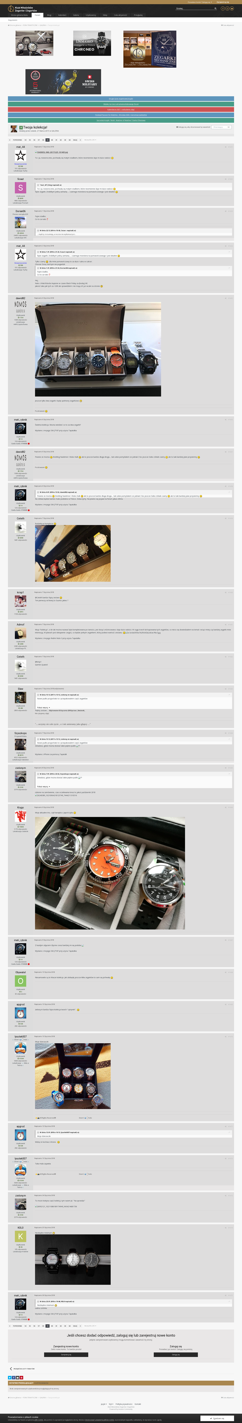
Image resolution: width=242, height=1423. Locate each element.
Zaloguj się (176, 1355)
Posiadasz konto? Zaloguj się (199, 2)
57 (38, 140)
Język (103, 1404)
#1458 (230, 486)
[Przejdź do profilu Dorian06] (20, 222)
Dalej (75, 140)
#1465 (230, 768)
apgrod (20, 1004)
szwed (33, 131)
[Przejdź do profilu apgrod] (20, 1013)
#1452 (230, 179)
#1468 (230, 972)
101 (229, 127)
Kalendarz (62, 15)
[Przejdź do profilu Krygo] (20, 816)
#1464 (230, 733)
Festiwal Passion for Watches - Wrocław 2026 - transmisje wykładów (121, 115)
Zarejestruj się (223, 2)
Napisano (44, 147)
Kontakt (138, 1404)
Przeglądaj (138, 15)
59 (47, 140)
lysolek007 (21, 1036)
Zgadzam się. (218, 1418)
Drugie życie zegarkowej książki (121, 99)
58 (43, 140)
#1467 (230, 940)
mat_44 (20, 146)
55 (30, 140)
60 (52, 140)
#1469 (230, 1004)
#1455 (230, 298)
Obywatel (21, 972)
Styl (110, 1404)
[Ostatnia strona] (80, 140)
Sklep (105, 15)
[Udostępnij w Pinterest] (21, 1377)
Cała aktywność (120, 15)
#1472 (230, 1158)
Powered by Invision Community (121, 1409)
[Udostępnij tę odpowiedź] (225, 147)
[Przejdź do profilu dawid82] (20, 307)
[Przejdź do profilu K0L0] (20, 1236)
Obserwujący (218, 127)
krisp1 (20, 592)
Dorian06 (21, 211)
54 (25, 140)
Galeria (76, 15)
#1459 (230, 518)
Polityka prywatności (124, 1404)
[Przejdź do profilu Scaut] (20, 187)
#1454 (230, 246)
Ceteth (20, 518)
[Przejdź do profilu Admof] (20, 633)
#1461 (230, 624)
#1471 (230, 1126)
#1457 (230, 452)
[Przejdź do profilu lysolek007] (20, 1048)
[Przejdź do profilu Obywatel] (20, 981)
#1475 (230, 1295)
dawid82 (20, 298)
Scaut (20, 179)
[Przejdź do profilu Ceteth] (20, 527)
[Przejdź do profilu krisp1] (20, 601)
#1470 (230, 1036)
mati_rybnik (20, 419)
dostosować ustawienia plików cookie (99, 1420)
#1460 (230, 592)
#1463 (230, 689)
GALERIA (55, 131)
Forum (37, 15)
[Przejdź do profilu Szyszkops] (20, 744)
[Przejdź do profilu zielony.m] (20, 776)
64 (69, 140)
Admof (20, 624)
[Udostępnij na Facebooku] (13, 1377)
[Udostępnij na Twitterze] (9, 1377)
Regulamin (12, 20)
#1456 (230, 419)
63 (65, 140)
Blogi (49, 15)
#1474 (230, 1228)
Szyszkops (20, 733)
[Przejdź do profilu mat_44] (20, 155)
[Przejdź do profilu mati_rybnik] (20, 428)
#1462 (230, 657)
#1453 (230, 211)
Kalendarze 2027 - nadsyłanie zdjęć (121, 109)
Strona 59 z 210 (89, 140)
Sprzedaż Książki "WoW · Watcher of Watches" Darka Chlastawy (121, 120)
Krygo (20, 807)
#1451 (230, 147)
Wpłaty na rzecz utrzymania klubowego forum (121, 104)
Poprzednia (17, 140)
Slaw (20, 688)
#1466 (230, 807)
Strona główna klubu (19, 15)
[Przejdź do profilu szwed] (14, 128)
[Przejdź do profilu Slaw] (20, 697)
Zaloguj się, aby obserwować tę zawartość (194, 127)
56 (34, 140)
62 (61, 140)
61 (56, 140)
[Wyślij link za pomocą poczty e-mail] (17, 1377)
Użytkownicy (91, 15)
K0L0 (20, 1227)
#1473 (230, 1195)
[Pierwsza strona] (9, 140)
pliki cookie (39, 1420)
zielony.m (20, 767)
